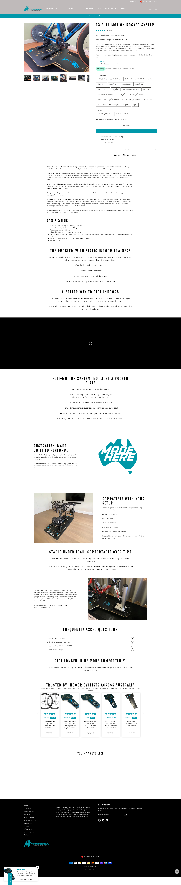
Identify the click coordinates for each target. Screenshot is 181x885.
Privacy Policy (28, 823)
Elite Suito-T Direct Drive (131, 89)
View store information (107, 142)
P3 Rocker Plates (54, 9)
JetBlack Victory (115, 79)
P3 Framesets (93, 9)
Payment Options (29, 811)
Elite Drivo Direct (125, 84)
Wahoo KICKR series (110, 514)
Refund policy (28, 829)
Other (135, 105)
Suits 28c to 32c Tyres (105, 114)
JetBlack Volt (102, 79)
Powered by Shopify (90, 869)
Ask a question (127, 149)
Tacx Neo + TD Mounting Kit (107, 94)
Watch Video (18, 352)
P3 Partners (27, 808)
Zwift (105, 531)
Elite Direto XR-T (103, 89)
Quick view (39, 782)
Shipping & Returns (30, 820)
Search (26, 805)
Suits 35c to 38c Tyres (123, 114)
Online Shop (110, 9)
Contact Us (27, 814)
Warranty (26, 826)
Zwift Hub (126, 105)
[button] (38, 713)
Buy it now (126, 131)
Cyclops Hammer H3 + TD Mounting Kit (138, 79)
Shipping (106, 64)
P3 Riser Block (101, 110)
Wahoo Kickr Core (136, 94)
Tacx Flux (123, 94)
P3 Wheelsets (75, 9)
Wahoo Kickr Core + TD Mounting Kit (110, 100)
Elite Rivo (115, 89)
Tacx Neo (146, 89)
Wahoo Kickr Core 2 (133, 100)
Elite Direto (139, 84)
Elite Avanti (101, 84)
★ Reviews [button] (10, 879)
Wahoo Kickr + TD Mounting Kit (108, 105)
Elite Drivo (112, 84)
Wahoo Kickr (147, 100)
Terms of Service (29, 817)
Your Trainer (101, 75)
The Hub (26, 835)
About (124, 9)
